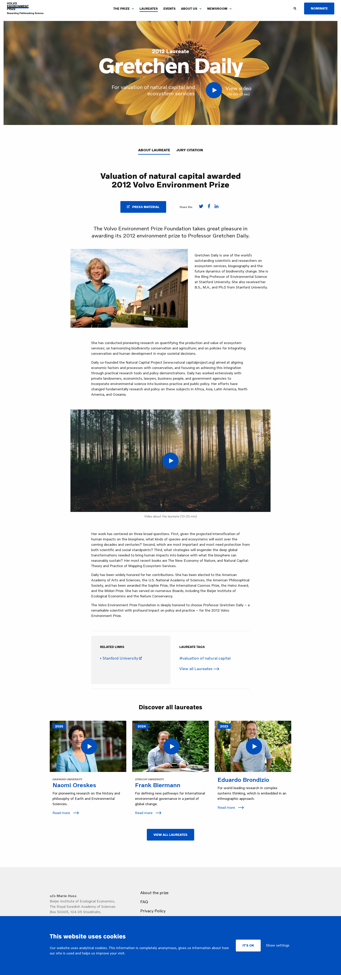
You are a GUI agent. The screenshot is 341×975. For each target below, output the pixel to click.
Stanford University (120, 658)
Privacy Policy (153, 910)
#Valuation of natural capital (204, 658)
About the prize (154, 892)
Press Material (145, 207)
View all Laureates (196, 668)
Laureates (149, 8)
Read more (61, 812)
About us (189, 8)
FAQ (144, 901)
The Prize (121, 8)
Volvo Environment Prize (25, 8)
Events (169, 8)
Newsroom (217, 8)
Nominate (319, 8)
